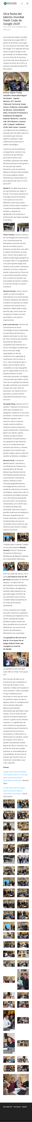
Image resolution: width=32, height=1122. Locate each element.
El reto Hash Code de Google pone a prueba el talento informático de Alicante (14, 791)
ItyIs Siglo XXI (7, 1107)
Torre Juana (17, 1107)
